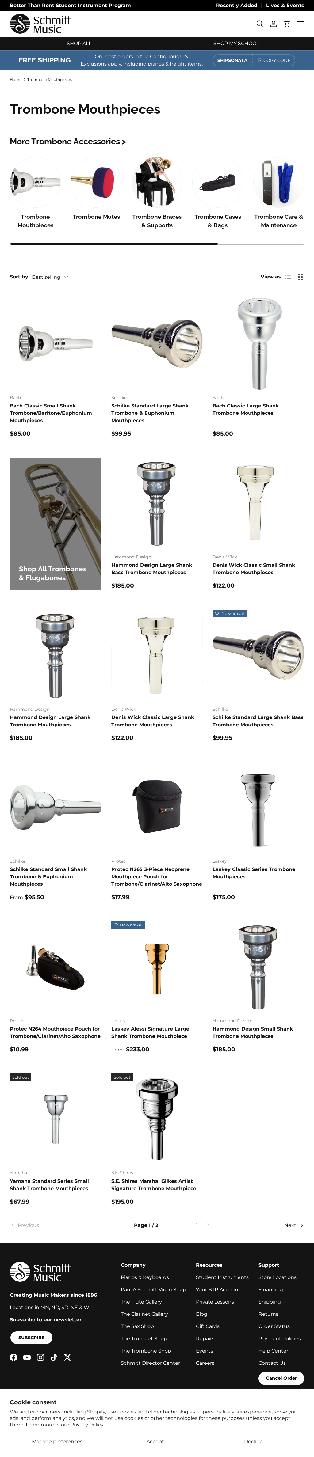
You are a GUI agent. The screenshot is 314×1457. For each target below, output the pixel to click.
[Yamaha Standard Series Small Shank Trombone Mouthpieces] (55, 1119)
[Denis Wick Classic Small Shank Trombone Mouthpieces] (258, 503)
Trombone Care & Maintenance (278, 221)
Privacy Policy (87, 1425)
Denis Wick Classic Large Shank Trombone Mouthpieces (152, 721)
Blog (201, 1314)
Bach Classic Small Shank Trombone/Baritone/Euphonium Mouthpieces (51, 413)
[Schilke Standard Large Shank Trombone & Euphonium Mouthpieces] (157, 344)
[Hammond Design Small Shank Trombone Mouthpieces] (258, 967)
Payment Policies (279, 1339)
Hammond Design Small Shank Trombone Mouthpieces (253, 1032)
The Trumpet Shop (144, 1339)
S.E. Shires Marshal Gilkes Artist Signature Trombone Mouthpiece (153, 1184)
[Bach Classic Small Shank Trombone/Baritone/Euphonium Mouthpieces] (55, 344)
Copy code (276, 60)
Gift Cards (208, 1326)
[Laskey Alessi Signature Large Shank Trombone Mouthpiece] (157, 967)
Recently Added (236, 5)
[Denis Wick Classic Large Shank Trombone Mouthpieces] (157, 655)
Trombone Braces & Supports (157, 221)
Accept (155, 1441)
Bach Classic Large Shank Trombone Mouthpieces (246, 409)
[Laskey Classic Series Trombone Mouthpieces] (258, 807)
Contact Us (272, 1363)
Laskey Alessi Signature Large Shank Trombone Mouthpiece (150, 1032)
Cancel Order (281, 1378)
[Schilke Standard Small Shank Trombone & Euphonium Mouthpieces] (55, 807)
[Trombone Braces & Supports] (157, 182)
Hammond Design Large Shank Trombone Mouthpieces (50, 721)
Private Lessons (215, 1302)
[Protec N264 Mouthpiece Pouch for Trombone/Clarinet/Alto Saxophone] (55, 967)
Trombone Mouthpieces (49, 79)
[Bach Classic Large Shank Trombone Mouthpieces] (258, 344)
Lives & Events (285, 5)
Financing (270, 1289)
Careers (205, 1363)
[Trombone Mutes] (96, 182)
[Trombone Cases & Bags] (218, 182)
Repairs (205, 1339)
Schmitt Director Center (150, 1363)
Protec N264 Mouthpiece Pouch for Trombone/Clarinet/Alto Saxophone (55, 1032)
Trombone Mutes (96, 216)
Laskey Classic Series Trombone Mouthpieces (254, 873)
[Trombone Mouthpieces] (35, 182)
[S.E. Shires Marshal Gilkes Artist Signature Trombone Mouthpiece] (157, 1119)
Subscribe (31, 1337)
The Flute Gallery (141, 1302)
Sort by (19, 277)
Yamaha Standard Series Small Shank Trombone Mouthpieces (49, 1184)
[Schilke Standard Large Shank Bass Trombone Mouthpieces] (258, 655)
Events (204, 1351)
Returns (268, 1314)
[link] (55, 1225)
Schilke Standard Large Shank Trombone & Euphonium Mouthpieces (150, 413)
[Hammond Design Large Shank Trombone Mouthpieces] (55, 655)
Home (15, 79)
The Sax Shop (137, 1326)
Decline (253, 1441)
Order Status (274, 1326)
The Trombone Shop (146, 1351)
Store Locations (277, 1277)
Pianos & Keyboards (145, 1277)
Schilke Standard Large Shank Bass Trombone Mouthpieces (258, 721)
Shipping (269, 1302)
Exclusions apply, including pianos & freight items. (142, 64)
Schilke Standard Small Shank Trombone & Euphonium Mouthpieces (48, 876)
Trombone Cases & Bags (217, 221)
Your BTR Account (218, 1289)
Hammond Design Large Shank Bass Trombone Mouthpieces (151, 568)
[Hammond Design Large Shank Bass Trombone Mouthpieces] (157, 503)
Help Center (273, 1351)
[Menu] (300, 24)
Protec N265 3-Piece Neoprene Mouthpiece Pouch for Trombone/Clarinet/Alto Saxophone (156, 876)
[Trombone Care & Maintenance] (279, 182)
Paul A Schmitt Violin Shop (153, 1289)
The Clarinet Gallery (144, 1314)
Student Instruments (222, 1277)
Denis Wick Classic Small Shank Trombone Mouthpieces (254, 568)
